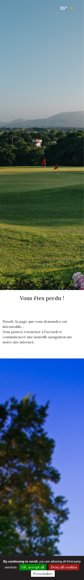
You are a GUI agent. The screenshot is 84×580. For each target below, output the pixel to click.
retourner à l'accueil (41, 332)
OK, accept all (32, 567)
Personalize (43, 573)
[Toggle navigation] (8, 8)
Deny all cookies (64, 567)
